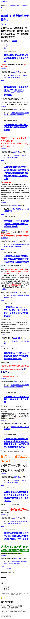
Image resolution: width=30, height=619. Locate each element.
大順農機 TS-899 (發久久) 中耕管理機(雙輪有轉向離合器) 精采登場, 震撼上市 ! (16, 356)
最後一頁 (9, 568)
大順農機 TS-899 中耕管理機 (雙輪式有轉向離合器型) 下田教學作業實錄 (16, 224)
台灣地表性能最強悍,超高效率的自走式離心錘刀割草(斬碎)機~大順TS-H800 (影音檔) (16, 536)
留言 (19, 72)
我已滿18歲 (4, 616)
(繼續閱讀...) (4, 68)
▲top (2, 80)
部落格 (6, 46)
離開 (9, 616)
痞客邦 (15, 72)
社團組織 (14, 41)
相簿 (5, 44)
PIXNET (8, 593)
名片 (5, 48)
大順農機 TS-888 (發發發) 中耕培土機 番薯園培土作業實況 (16, 399)
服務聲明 (18, 595)
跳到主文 (3, 24)
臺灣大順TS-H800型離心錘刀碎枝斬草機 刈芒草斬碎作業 (16, 58)
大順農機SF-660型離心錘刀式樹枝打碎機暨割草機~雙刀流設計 (16, 127)
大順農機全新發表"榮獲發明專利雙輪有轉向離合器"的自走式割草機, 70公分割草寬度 (16, 259)
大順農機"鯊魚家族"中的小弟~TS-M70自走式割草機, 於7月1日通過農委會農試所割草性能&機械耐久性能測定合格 (16, 173)
